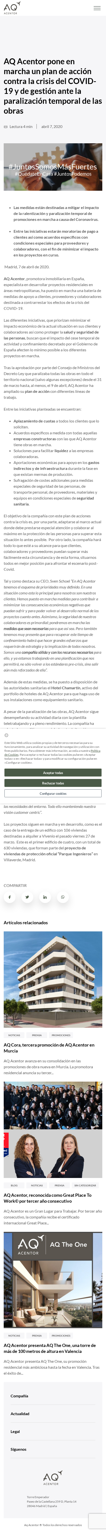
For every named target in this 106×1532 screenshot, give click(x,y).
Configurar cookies (53, 794)
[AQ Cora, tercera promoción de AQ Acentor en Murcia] (53, 979)
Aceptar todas (53, 773)
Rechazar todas (53, 783)
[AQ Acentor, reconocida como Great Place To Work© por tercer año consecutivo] (53, 1130)
